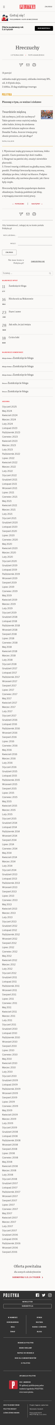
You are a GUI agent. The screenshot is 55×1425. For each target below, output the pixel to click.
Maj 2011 (6, 1007)
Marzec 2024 (9, 419)
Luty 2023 (7, 449)
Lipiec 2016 (8, 741)
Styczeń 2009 (9, 1127)
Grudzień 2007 (10, 1183)
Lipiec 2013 (8, 895)
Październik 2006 (11, 1243)
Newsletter (27, 1302)
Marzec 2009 (9, 1118)
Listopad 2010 (9, 1033)
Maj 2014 (7, 852)
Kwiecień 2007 (10, 1217)
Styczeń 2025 (9, 406)
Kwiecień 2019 (9, 599)
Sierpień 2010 (9, 1046)
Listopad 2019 (9, 569)
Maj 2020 (7, 544)
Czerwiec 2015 (9, 797)
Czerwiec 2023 (10, 436)
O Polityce (25, 1363)
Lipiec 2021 (8, 492)
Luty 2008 (7, 1174)
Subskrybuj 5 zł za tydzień (26, 1277)
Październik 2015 (11, 780)
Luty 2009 (7, 1123)
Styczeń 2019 (9, 612)
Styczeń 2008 (9, 1179)
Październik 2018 (11, 625)
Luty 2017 (7, 711)
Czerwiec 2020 (10, 539)
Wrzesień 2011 (9, 990)
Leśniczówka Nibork (11, 1413)
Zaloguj (48, 7)
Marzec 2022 (9, 466)
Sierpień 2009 (9, 1097)
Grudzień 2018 (9, 616)
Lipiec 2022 (8, 458)
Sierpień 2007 (9, 1200)
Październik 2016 (11, 728)
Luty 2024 (7, 423)
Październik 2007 (11, 1191)
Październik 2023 (11, 432)
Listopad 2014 (9, 827)
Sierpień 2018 (9, 634)
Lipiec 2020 (8, 535)
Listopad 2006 (10, 1239)
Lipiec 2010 (8, 1050)
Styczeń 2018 (9, 664)
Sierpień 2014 (9, 840)
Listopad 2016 (9, 724)
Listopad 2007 (9, 1187)
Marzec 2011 (8, 1016)
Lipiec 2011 (8, 998)
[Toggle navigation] (4, 6)
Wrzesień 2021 (9, 488)
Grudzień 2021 (9, 479)
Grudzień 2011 (9, 977)
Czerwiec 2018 (9, 642)
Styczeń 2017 (9, 715)
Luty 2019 (7, 608)
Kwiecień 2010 (9, 1063)
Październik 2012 (11, 934)
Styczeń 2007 (9, 1230)
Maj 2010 (7, 1058)
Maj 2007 (7, 1213)
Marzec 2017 (9, 707)
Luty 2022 (7, 471)
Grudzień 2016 (9, 719)
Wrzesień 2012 (9, 938)
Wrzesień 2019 (9, 578)
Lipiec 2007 (8, 1204)
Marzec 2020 (9, 552)
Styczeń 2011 (9, 1024)
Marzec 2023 (9, 445)
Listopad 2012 (9, 930)
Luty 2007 (7, 1226)
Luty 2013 (7, 917)
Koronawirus (13, 1322)
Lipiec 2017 (8, 689)
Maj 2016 (7, 749)
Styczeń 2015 (9, 818)
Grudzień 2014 (9, 822)
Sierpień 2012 (9, 943)
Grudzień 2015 (9, 771)
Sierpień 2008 (9, 1149)
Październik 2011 (10, 985)
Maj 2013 (7, 904)
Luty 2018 (7, 659)
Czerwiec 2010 (10, 1054)
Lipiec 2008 (8, 1153)
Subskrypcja (27, 1306)
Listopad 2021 (9, 483)
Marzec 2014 (9, 861)
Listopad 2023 (9, 428)
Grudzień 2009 (10, 1080)
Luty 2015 (7, 814)
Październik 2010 (11, 1037)
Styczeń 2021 (9, 518)
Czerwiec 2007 (10, 1209)
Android (27, 1382)
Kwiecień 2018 (9, 651)
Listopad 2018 (9, 621)
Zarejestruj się (38, 261)
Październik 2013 (11, 882)
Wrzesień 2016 (9, 732)
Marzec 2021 (9, 509)
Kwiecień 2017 (9, 702)
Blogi (39, 1332)
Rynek (39, 1317)
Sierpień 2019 (9, 582)
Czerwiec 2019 (9, 591)
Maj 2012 (7, 955)
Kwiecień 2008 (10, 1166)
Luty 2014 (7, 865)
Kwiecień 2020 (10, 548)
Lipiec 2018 (8, 638)
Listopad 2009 (10, 1084)
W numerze (13, 1317)
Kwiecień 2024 (9, 415)
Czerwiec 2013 (9, 900)
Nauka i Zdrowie (39, 1327)
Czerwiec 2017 (9, 694)
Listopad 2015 (9, 775)
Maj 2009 (7, 1110)
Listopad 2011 (9, 981)
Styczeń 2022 (9, 475)
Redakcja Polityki (26, 1343)
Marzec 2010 (9, 1067)
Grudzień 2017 (9, 668)
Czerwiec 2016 (9, 745)
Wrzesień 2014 (9, 835)
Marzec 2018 (9, 655)
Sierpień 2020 (9, 531)
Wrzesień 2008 (10, 1144)
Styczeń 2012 (9, 973)
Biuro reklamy (25, 1348)
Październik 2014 (11, 831)
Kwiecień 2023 (9, 441)
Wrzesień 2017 (9, 681)
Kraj (13, 1327)
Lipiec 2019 (8, 586)
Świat (12, 1332)
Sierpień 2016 (9, 737)
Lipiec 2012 (8, 947)
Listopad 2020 (9, 526)
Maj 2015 (7, 801)
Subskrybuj (44, 28)
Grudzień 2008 (10, 1131)
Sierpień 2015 (9, 788)
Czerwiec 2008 (10, 1157)
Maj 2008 (7, 1161)
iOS (20, 1382)
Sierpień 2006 (9, 1252)
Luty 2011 (7, 1020)
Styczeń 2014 (9, 870)
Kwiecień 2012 (9, 960)
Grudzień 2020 (10, 522)
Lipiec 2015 (8, 792)
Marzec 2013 (9, 913)
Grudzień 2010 (9, 1028)
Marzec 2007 (9, 1221)
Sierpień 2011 (9, 994)
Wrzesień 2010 (9, 1041)
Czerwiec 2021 (9, 496)
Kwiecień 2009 (10, 1114)
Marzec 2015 (9, 810)
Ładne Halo (44, 1405)
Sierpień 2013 (9, 891)
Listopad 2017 (9, 672)
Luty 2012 (7, 968)
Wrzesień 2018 (9, 629)
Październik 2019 (11, 574)
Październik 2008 (11, 1140)
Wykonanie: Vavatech (36, 1409)
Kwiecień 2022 (9, 462)
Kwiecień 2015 (9, 805)
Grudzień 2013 (9, 874)
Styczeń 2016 (9, 767)
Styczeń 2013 (9, 921)
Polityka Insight (9, 1409)
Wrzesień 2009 (10, 1093)
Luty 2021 (7, 513)
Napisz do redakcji (25, 1353)
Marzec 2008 (9, 1170)
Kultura (39, 1322)
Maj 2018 (7, 646)
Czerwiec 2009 (10, 1106)
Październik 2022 (11, 453)
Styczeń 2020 (9, 561)
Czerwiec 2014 (9, 848)
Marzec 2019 (9, 604)
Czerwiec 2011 (9, 1003)
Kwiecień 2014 (9, 857)
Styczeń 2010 (9, 1076)
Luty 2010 (7, 1071)
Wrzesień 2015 (9, 784)
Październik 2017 (11, 677)
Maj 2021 (7, 501)
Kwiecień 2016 (9, 754)
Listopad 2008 (10, 1136)
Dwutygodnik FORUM (11, 1405)
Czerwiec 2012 (9, 951)
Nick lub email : (9, 235)
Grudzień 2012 (9, 925)
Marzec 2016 (9, 758)
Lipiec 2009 (8, 1101)
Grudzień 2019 (9, 565)
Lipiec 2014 (8, 844)
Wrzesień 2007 (10, 1196)
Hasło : (13, 243)
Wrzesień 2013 (9, 887)
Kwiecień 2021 (9, 505)
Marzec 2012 (9, 964)
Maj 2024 (7, 410)
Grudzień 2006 (10, 1234)
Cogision (37, 1405)
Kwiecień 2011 (9, 1011)
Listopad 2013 (9, 878)
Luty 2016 (7, 762)
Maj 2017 (7, 698)
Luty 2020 (7, 556)
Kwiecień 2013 (9, 908)
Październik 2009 (11, 1088)
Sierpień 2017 (9, 685)
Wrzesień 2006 (10, 1247)
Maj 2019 (7, 595)
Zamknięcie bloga (23, 358)
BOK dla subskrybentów (25, 1358)
